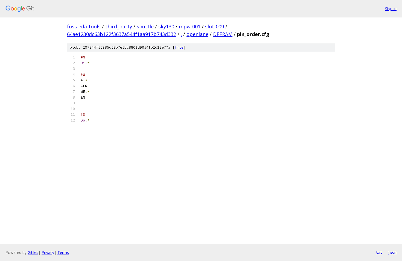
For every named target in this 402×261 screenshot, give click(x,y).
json (392, 252)
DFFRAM (222, 34)
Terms (63, 252)
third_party (118, 26)
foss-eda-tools (84, 26)
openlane (197, 34)
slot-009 (214, 26)
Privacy (48, 252)
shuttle (145, 26)
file (179, 47)
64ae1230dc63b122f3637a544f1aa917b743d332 (121, 34)
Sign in (391, 8)
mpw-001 (189, 26)
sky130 (166, 26)
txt (379, 252)
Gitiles (33, 252)
